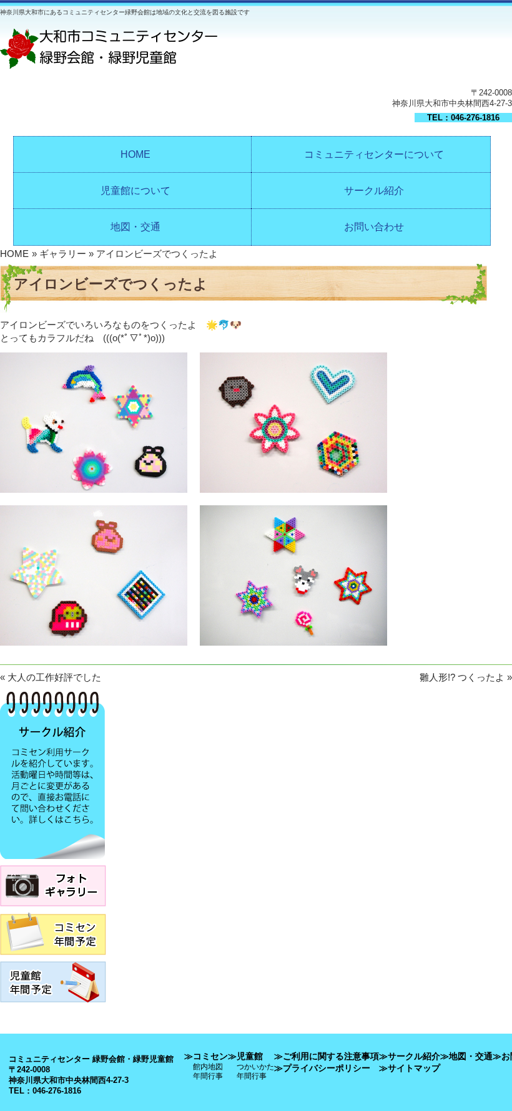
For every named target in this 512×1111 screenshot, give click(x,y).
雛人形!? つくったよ (462, 677)
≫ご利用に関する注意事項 (326, 1056)
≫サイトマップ (409, 1068)
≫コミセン (206, 1056)
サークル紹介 (374, 190)
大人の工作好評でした (54, 677)
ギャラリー (62, 253)
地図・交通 (135, 226)
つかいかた (255, 1066)
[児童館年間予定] (53, 1006)
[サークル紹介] (52, 862)
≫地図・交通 (466, 1056)
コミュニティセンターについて (374, 154)
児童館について (135, 190)
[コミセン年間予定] (53, 958)
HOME (135, 154)
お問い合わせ (374, 226)
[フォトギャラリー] (53, 910)
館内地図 (208, 1066)
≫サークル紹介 (409, 1056)
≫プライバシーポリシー (322, 1068)
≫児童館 (245, 1056)
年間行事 (208, 1076)
